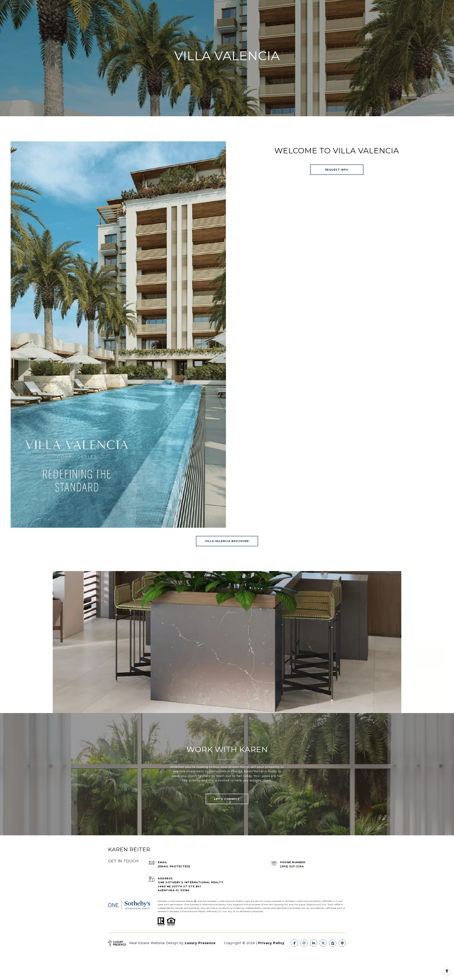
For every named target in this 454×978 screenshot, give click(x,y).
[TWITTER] (323, 943)
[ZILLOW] (332, 943)
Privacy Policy (271, 943)
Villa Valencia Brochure (227, 541)
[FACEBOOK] (294, 943)
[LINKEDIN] (313, 943)
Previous (9, 642)
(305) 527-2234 (292, 866)
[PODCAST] (342, 943)
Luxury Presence (200, 943)
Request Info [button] (336, 169)
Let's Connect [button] (227, 799)
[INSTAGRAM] (304, 943)
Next (444, 642)
